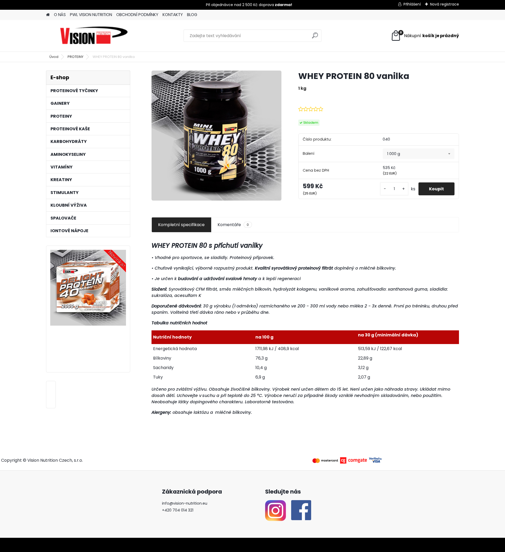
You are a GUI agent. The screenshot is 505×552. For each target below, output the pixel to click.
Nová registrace (444, 4)
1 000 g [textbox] (393, 153)
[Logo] (94, 36)
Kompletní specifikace (181, 225)
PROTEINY (75, 56)
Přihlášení (412, 4)
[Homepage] (48, 15)
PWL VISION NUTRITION (91, 14)
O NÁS (60, 14)
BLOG (192, 14)
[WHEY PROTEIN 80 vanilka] (216, 136)
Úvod (53, 56)
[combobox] (418, 153)
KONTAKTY (173, 14)
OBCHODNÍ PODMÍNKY (137, 14)
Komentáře (233, 225)
